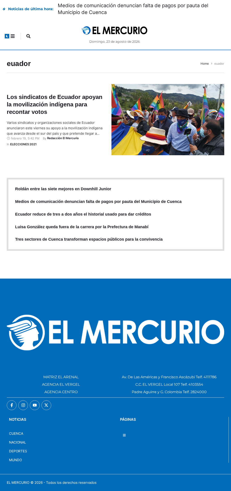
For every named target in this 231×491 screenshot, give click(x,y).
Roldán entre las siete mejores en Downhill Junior (63, 189)
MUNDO (15, 460)
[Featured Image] (167, 119)
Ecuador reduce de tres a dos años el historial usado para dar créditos (83, 214)
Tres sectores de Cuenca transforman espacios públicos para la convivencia (89, 239)
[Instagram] (23, 405)
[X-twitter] (46, 405)
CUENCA (16, 433)
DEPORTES (18, 451)
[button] (7, 36)
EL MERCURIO (18, 482)
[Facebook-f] (11, 405)
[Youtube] (34, 405)
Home (205, 63)
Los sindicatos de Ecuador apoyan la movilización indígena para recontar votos (54, 104)
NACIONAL (17, 442)
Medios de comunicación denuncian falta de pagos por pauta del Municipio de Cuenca (98, 201)
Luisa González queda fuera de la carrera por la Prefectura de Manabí (81, 227)
